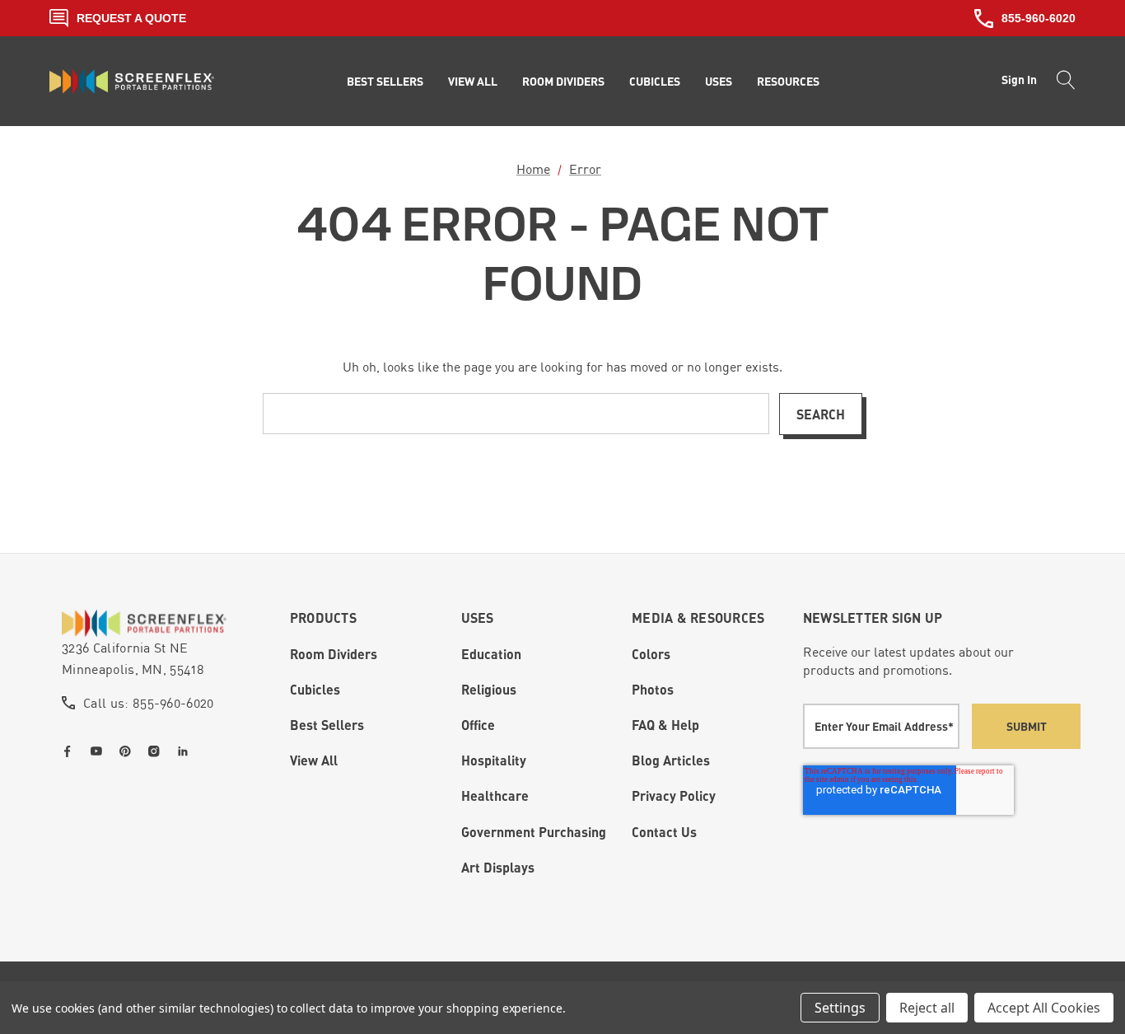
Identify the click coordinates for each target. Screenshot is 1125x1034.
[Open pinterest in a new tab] (128, 751)
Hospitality (493, 760)
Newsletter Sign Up (873, 617)
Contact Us (664, 832)
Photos (653, 689)
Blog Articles (671, 760)
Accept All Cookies (1043, 1008)
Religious (488, 689)
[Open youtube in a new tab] (100, 751)
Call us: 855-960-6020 (148, 703)
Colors (651, 654)
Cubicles (315, 689)
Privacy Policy (674, 795)
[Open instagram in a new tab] (157, 751)
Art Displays (497, 867)
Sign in (1019, 80)
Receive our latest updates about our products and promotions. (908, 660)
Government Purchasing (533, 832)
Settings (840, 1008)
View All (314, 760)
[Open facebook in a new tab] (71, 751)
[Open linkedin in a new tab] (186, 751)
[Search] (1061, 81)
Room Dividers (333, 654)
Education (491, 654)
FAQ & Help (665, 724)
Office (478, 724)
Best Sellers (327, 724)
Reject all (927, 1008)
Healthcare (495, 795)
